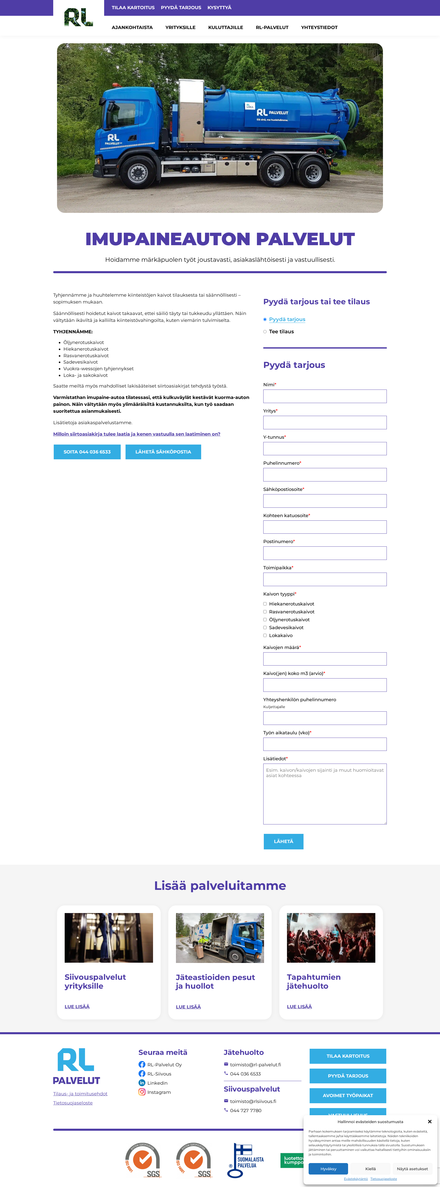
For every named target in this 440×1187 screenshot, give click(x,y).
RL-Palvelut (272, 27)
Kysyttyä (219, 7)
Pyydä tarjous (181, 7)
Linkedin (157, 1083)
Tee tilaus (281, 332)
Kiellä (370, 1168)
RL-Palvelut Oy (164, 1065)
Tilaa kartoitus (133, 7)
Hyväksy (328, 1168)
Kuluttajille (225, 27)
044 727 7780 (246, 1110)
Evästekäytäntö (356, 1179)
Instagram (159, 1092)
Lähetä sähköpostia (163, 452)
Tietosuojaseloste (383, 1179)
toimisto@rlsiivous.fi (253, 1101)
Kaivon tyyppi (279, 594)
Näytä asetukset (412, 1168)
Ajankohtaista (132, 27)
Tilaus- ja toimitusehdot (80, 1094)
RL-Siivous (159, 1074)
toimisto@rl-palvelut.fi (255, 1065)
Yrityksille (181, 27)
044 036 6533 (245, 1074)
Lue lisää (77, 1006)
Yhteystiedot (319, 27)
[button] (429, 1121)
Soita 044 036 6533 (87, 452)
